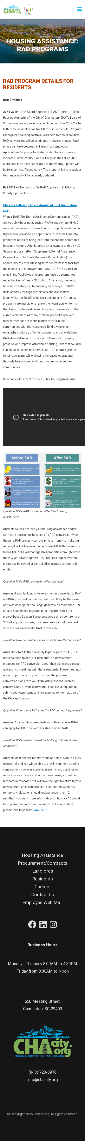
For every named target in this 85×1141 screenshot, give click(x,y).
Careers (43, 886)
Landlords (42, 871)
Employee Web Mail (42, 902)
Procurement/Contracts (42, 863)
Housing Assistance (42, 855)
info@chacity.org (42, 1079)
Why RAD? (40, 810)
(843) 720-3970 (42, 1072)
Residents (42, 878)
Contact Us (42, 894)
